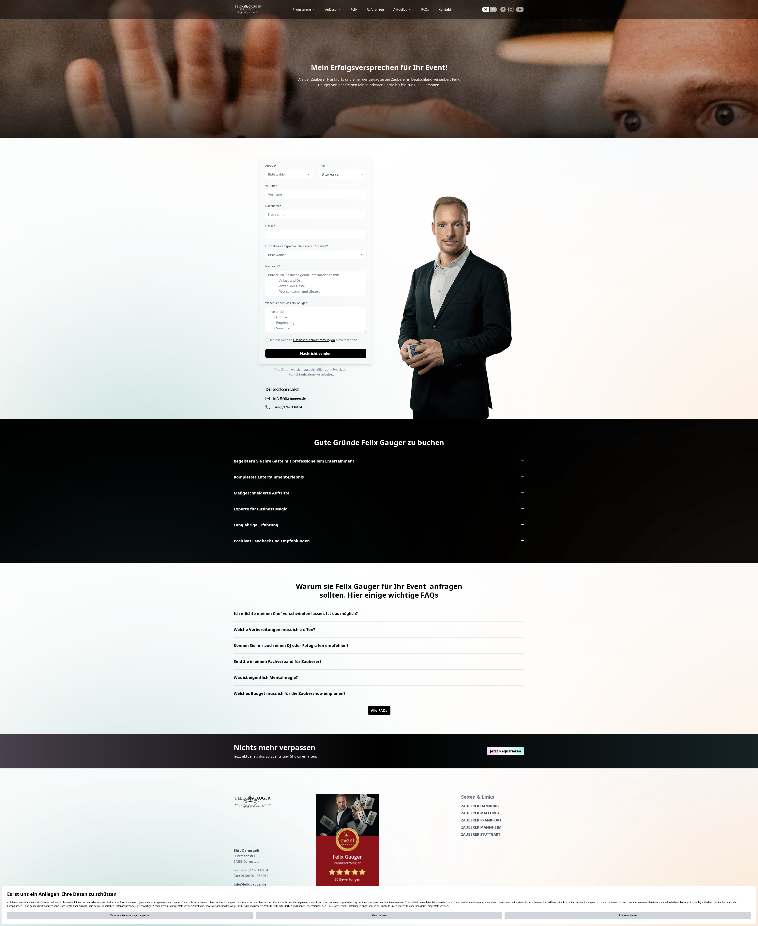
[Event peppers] (347, 840)
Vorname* (272, 186)
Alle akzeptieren (628, 915)
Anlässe (331, 9)
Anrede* (271, 165)
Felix (354, 9)
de (485, 9)
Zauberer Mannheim (481, 827)
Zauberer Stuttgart (480, 834)
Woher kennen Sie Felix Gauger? (286, 303)
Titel (322, 165)
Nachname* (273, 206)
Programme (302, 9)
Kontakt (444, 9)
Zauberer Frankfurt (481, 820)
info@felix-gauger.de (289, 398)
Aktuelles (400, 9)
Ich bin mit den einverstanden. (314, 340)
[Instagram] (511, 9)
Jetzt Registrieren (505, 751)
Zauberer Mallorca (480, 813)
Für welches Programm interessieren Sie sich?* (296, 246)
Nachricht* (272, 266)
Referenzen (375, 9)
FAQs (425, 9)
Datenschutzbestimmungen (314, 340)
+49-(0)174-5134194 (287, 407)
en (493, 9)
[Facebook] (503, 9)
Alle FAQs (379, 710)
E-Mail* (270, 226)
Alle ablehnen (379, 915)
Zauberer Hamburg (480, 806)
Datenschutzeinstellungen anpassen (130, 915)
